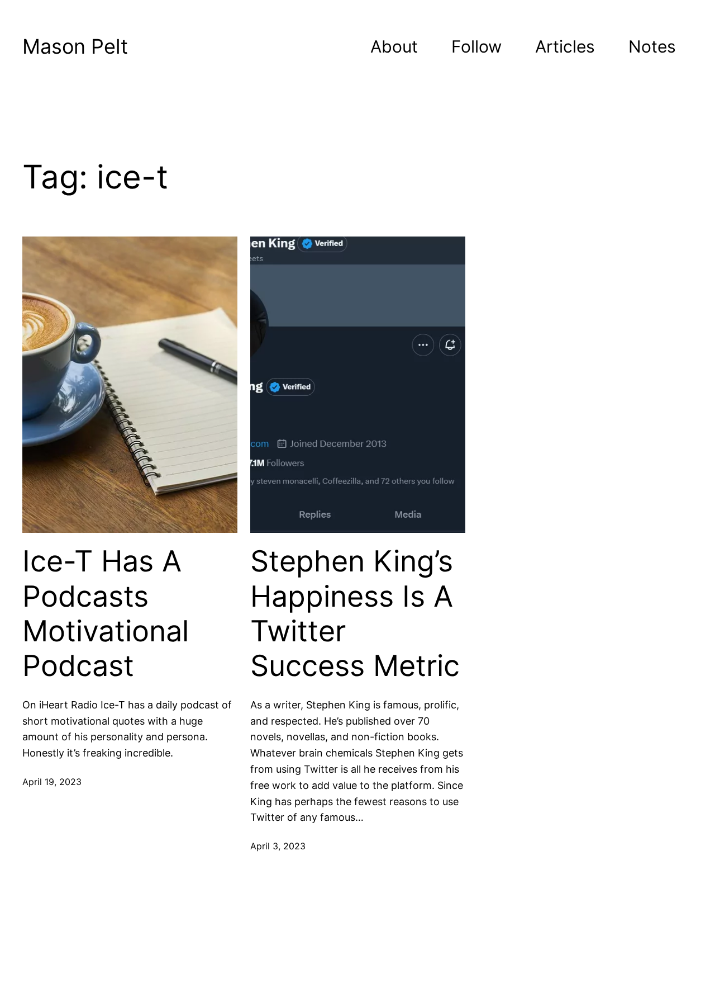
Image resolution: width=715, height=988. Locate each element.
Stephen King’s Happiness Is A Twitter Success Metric (355, 613)
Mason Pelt (75, 46)
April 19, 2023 (52, 781)
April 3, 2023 (278, 846)
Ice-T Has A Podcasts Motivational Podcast (105, 613)
